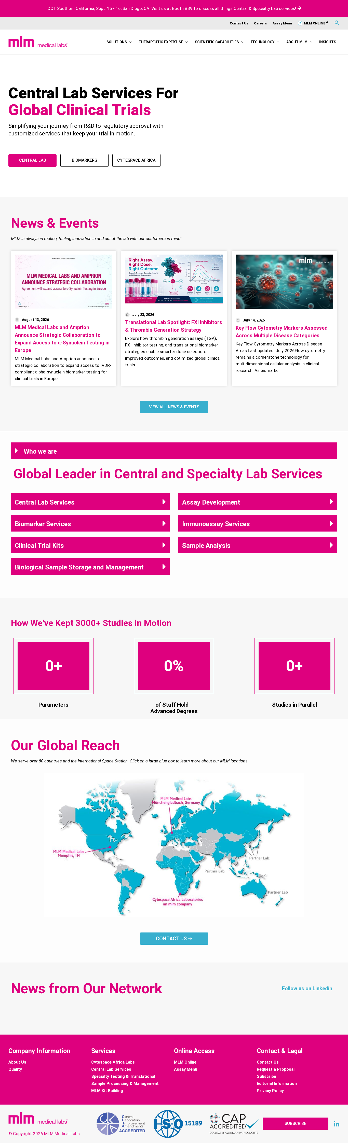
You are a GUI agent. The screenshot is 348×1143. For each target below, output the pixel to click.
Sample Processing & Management (125, 1084)
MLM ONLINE (315, 23)
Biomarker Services (43, 524)
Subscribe (266, 1077)
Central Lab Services (45, 502)
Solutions (116, 42)
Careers (260, 23)
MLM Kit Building (107, 1091)
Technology (262, 42)
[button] (129, 42)
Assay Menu (282, 23)
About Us (17, 1062)
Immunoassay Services (216, 524)
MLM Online (185, 1062)
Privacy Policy (270, 1091)
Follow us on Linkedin (307, 988)
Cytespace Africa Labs (113, 1062)
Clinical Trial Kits (39, 545)
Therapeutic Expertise (161, 42)
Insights (327, 42)
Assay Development (211, 502)
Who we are (40, 451)
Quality (15, 1069)
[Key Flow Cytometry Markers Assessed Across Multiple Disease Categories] (284, 282)
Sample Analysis (206, 545)
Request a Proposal (276, 1069)
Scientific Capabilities (217, 42)
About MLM (296, 42)
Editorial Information (277, 1084)
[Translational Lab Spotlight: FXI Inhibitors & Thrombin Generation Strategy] (174, 279)
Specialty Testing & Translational (123, 1077)
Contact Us (239, 23)
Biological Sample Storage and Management (79, 567)
